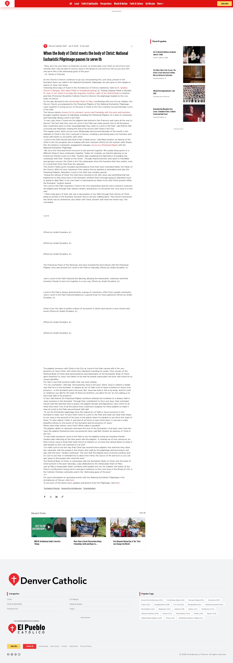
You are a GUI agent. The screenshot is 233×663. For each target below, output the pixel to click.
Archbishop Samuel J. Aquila (192, 618)
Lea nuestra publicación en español (26, 621)
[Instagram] (15, 654)
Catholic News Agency (152, 618)
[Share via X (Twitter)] (50, 497)
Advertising (43, 646)
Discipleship (195, 604)
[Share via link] (62, 497)
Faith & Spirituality (14, 604)
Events (167, 613)
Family (199, 613)
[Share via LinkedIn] (56, 497)
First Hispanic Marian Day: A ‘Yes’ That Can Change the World (126, 542)
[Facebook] (8, 654)
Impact (212, 613)
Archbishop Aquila (176, 600)
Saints (193, 609)
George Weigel (197, 600)
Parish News (148, 609)
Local (9, 599)
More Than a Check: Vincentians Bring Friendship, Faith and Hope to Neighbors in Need (87, 542)
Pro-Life (179, 604)
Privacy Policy (86, 646)
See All (142, 513)
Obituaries (74, 646)
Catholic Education (215, 604)
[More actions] (131, 46)
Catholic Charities (150, 613)
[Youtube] (19, 654)
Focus (171, 618)
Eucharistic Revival (51, 488)
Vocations (214, 600)
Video (72, 609)
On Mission (74, 599)
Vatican (180, 609)
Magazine (165, 609)
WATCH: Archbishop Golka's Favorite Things (47, 542)
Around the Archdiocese (71, 488)
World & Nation (76, 604)
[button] (160, 3)
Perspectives (12, 609)
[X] (12, 654)
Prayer (146, 604)
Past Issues (54, 646)
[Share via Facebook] (44, 497)
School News (183, 613)
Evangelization (89, 488)
